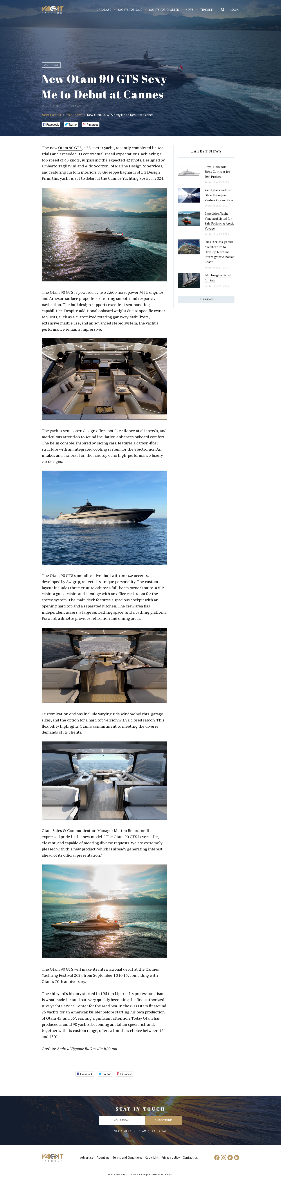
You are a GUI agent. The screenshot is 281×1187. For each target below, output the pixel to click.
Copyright (152, 1157)
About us (103, 1157)
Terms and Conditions (127, 1157)
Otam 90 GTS (70, 147)
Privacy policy (171, 1157)
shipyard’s (59, 993)
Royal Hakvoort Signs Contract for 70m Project (217, 172)
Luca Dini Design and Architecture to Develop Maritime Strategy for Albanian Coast (219, 252)
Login (235, 10)
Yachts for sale (130, 10)
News (189, 10)
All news (206, 299)
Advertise (87, 1157)
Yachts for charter (164, 10)
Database (104, 10)
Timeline (206, 10)
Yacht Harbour (53, 10)
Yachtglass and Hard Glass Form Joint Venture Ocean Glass (219, 195)
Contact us (190, 1157)
